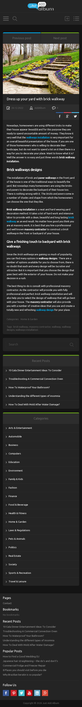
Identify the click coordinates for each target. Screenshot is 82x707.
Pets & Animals (17, 538)
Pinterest (14, 693)
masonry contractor (40, 327)
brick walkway (20, 327)
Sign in (67, 18)
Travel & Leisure (17, 581)
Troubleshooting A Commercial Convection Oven (36, 378)
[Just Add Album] (41, 6)
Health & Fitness (18, 513)
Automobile (15, 436)
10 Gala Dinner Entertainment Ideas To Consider (35, 370)
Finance (13, 496)
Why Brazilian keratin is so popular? (22, 674)
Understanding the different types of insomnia (34, 396)
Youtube (29, 693)
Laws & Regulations (19, 530)
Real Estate (15, 555)
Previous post (21, 38)
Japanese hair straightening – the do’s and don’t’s (30, 661)
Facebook (60, 116)
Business (13, 445)
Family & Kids (16, 479)
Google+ (67, 116)
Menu (76, 18)
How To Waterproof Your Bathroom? (29, 387)
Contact (7, 603)
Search (15, 18)
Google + (45, 693)
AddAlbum (40, 108)
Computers (15, 453)
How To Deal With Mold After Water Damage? (34, 404)
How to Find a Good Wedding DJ (21, 656)
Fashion (13, 487)
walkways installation (27, 330)
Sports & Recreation (20, 573)
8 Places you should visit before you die (24, 670)
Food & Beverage (18, 504)
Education (14, 462)
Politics (13, 547)
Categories (6, 18)
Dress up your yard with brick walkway (36, 99)
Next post (60, 38)
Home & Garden (29, 319)
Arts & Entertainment (20, 428)
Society (13, 564)
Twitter (75, 116)
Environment (16, 470)
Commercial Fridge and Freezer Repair (24, 665)
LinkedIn (37, 693)
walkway (56, 327)
